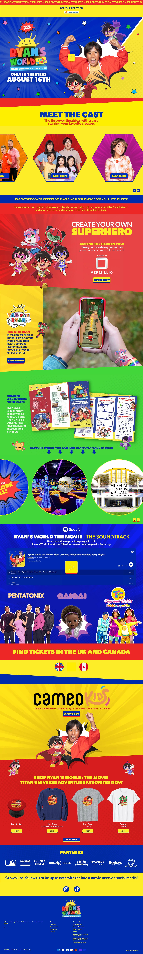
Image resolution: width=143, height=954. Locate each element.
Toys (51, 922)
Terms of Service (78, 927)
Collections (53, 929)
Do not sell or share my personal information (80, 939)
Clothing (53, 924)
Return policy (77, 929)
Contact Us (76, 922)
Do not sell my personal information (80, 935)
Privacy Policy (77, 924)
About (75, 931)
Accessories (54, 927)
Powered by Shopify (25, 950)
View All (52, 931)
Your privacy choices (79, 942)
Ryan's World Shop (13, 950)
